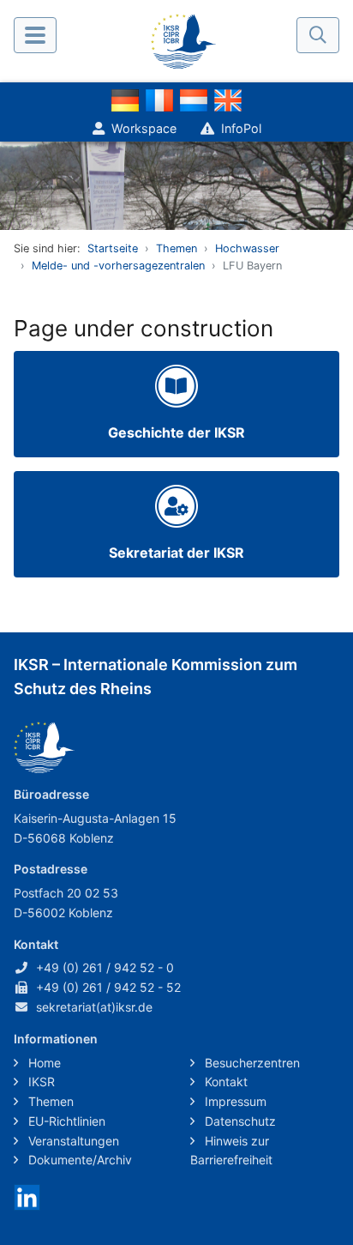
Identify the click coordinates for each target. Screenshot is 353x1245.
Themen (176, 248)
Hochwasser (247, 248)
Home (43, 1062)
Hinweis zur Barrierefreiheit (231, 1150)
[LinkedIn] (27, 1195)
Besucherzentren (250, 1062)
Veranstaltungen (72, 1140)
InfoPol (241, 128)
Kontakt (224, 1081)
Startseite (112, 248)
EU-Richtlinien (65, 1121)
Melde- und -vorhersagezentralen (118, 265)
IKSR (40, 1081)
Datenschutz (238, 1121)
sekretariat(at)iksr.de (94, 1007)
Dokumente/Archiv (78, 1159)
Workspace (143, 128)
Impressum (233, 1101)
